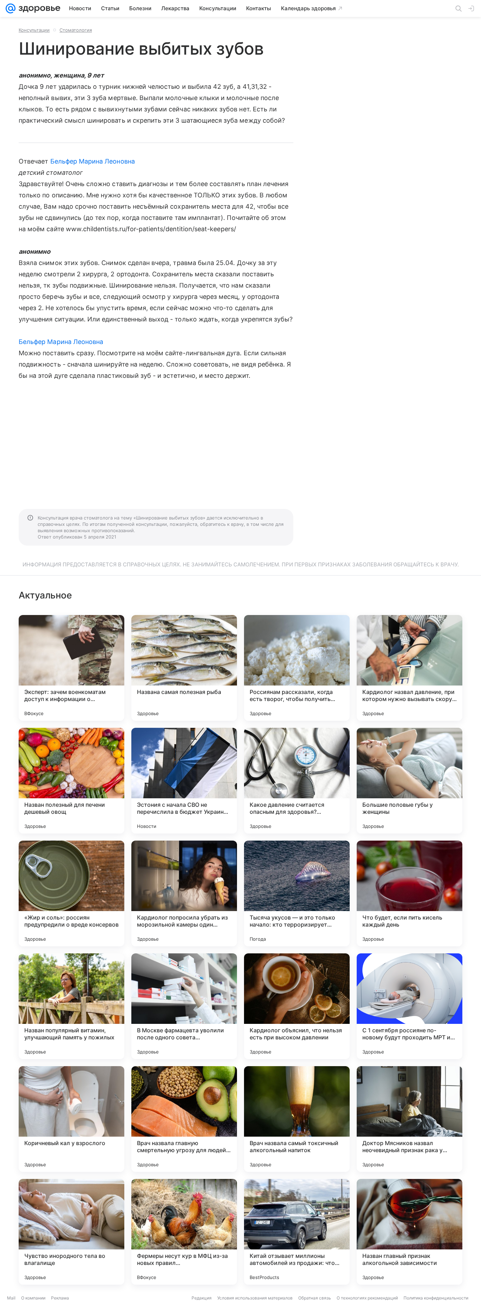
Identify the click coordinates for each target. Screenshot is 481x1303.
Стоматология (76, 30)
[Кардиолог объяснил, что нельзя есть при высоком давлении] (297, 1006)
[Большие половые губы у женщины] (409, 781)
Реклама (60, 1298)
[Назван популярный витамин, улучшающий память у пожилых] (71, 1006)
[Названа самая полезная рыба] (184, 668)
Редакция (202, 1298)
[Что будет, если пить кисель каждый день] (409, 893)
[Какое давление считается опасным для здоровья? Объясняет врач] (297, 781)
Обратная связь (314, 1298)
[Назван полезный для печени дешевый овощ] (71, 781)
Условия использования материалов (255, 1298)
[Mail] (10, 8)
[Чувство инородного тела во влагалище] (71, 1232)
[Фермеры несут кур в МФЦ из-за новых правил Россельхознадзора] (184, 1232)
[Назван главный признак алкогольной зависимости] (409, 1232)
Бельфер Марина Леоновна (92, 161)
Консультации (34, 30)
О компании (33, 1298)
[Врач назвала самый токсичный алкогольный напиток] (297, 1119)
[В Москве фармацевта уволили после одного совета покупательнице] (184, 1006)
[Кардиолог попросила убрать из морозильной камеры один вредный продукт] (184, 893)
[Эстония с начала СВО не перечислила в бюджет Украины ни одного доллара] (184, 781)
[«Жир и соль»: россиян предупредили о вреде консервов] (71, 893)
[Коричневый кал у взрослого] (71, 1119)
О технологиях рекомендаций (367, 1298)
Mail (11, 1298)
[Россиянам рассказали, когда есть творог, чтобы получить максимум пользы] (297, 668)
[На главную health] (38, 8)
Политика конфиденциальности (436, 1298)
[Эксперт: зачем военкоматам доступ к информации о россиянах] (71, 668)
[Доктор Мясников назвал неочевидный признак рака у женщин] (409, 1119)
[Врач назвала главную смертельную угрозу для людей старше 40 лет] (184, 1119)
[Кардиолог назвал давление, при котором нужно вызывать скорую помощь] (409, 668)
